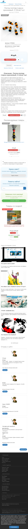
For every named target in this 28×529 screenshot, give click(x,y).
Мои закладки (4, 488)
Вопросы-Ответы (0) (8, 68)
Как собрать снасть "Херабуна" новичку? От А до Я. (13, 286)
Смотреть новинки (14, 200)
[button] (25, 1)
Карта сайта (4, 471)
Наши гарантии (5, 460)
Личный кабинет (5, 486)
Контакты (4, 462)
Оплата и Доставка (19, 68)
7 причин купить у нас (6, 461)
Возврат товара (5, 470)
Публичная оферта (5, 505)
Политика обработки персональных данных (10, 503)
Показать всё (23, 449)
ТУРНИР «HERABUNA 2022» (7, 310)
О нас (3, 457)
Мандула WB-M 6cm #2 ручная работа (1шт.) (14, 142)
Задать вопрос (14, 175)
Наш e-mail (4, 499)
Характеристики (17, 65)
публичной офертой (6, 512)
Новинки (3, 477)
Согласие (6, 522)
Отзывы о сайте (5, 468)
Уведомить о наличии (10, 59)
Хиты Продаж (4, 476)
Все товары (4, 480)
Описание (9, 65)
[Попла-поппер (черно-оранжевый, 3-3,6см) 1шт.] (14, 28)
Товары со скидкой (5, 481)
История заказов (5, 487)
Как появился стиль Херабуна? (8, 334)
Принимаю (14, 527)
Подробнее (5, 370)
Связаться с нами (5, 467)
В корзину (8, 232)
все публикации (14, 343)
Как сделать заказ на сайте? (8, 263)
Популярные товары (6, 478)
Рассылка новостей (5, 490)
